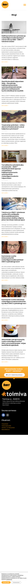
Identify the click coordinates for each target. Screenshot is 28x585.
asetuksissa (9, 579)
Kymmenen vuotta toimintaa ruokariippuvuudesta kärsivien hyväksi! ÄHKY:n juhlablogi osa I (14, 301)
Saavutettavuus (6, 429)
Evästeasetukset (16, 582)
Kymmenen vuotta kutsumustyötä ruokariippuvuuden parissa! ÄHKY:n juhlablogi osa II (12, 259)
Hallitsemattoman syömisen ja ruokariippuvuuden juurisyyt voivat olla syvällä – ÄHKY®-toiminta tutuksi (14, 39)
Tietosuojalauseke (6, 425)
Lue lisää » (5, 61)
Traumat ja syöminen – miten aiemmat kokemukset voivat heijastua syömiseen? (13, 127)
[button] (25, 5)
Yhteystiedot (5, 424)
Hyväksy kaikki (6, 582)
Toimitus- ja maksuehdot (8, 427)
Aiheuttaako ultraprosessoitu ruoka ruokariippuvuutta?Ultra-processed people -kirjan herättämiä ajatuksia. (14, 342)
